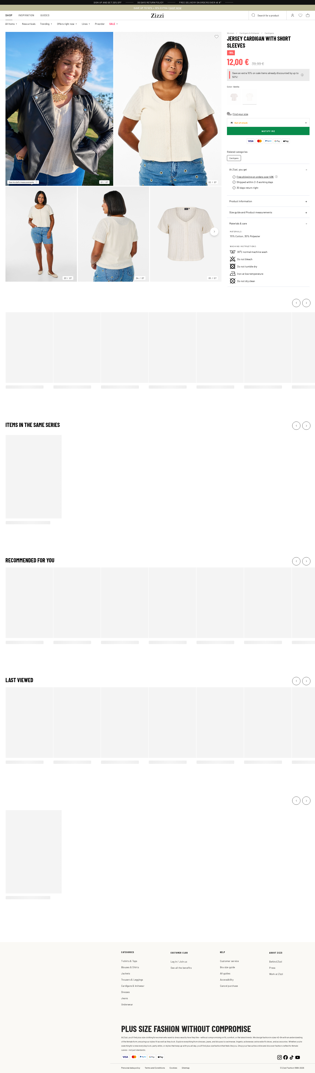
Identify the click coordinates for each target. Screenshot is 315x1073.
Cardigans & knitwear (132, 985)
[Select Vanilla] (249, 97)
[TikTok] (291, 1057)
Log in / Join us (179, 961)
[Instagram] (279, 1057)
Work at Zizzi (276, 973)
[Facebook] (285, 1057)
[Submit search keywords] (253, 15)
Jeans (124, 998)
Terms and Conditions (155, 1067)
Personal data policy (130, 1067)
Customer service (229, 961)
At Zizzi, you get (238, 169)
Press (272, 967)
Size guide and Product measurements (250, 212)
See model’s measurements (21, 182)
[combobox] (267, 15)
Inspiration (26, 15)
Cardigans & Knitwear (250, 33)
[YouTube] (297, 1057)
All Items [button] (10, 23)
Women (230, 33)
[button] (302, 74)
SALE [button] (112, 23)
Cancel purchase (229, 985)
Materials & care (238, 223)
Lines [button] (85, 23)
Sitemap (186, 1067)
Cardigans (269, 33)
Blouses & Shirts (130, 967)
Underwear (127, 1004)
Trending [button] (44, 23)
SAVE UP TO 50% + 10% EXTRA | (157, 8)
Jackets (125, 973)
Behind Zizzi (275, 961)
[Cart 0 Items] (307, 15)
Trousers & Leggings (132, 979)
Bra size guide (227, 967)
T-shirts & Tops (129, 961)
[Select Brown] (234, 97)
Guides (45, 15)
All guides (225, 973)
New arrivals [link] (28, 23)
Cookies (173, 1067)
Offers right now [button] (65, 23)
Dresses (125, 992)
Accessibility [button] (227, 979)
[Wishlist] (216, 36)
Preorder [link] (100, 23)
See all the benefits (181, 967)
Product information (240, 201)
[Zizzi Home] (157, 15)
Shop (8, 15)
